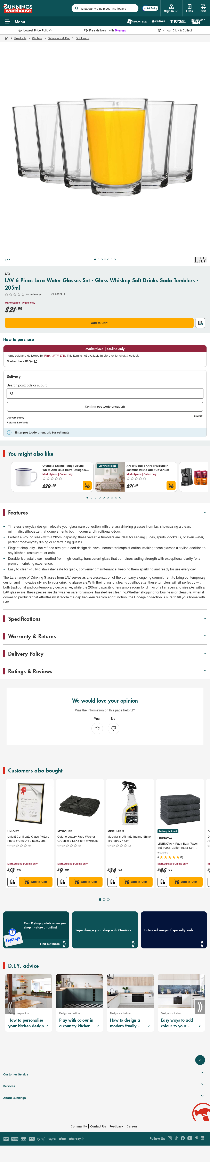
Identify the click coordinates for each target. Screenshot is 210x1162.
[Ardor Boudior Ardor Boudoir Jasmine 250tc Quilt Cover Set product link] (110, 477)
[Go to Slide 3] (102, 259)
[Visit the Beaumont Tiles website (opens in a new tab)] (137, 21)
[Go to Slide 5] (108, 259)
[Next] (200, 1007)
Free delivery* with (101, 30)
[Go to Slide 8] (116, 497)
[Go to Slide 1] (95, 259)
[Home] (7, 38)
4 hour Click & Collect (177, 30)
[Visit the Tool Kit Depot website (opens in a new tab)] (178, 21)
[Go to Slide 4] (105, 259)
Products (20, 38)
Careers (132, 1126)
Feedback (116, 1126)
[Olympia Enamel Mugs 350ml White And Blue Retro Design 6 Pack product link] (26, 477)
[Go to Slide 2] (98, 259)
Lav (7, 273)
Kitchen (37, 38)
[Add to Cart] (87, 485)
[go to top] (200, 1060)
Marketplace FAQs (20, 361)
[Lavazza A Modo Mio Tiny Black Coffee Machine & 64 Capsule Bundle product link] (194, 477)
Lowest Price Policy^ (37, 30)
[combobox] (105, 8)
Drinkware (82, 38)
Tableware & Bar (59, 38)
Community (79, 1126)
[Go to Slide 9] (120, 497)
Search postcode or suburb (27, 385)
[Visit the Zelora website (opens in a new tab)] (158, 21)
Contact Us (98, 1126)
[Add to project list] (200, 323)
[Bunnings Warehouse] (17, 12)
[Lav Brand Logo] (200, 260)
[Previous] (10, 1007)
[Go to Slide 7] (115, 259)
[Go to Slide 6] (111, 259)
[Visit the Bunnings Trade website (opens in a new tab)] (198, 21)
